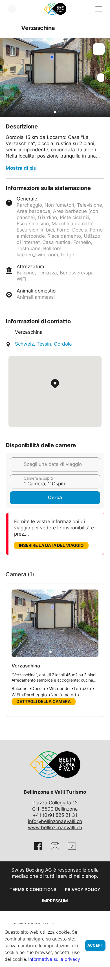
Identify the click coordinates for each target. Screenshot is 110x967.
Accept (95, 945)
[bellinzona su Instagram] (55, 846)
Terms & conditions (33, 889)
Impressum (55, 900)
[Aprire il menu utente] (12, 9)
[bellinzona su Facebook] (38, 846)
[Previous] (11, 28)
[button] (55, 112)
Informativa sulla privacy (54, 959)
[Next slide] (104, 77)
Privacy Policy (82, 889)
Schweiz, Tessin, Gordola (43, 344)
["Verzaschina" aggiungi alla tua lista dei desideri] (98, 49)
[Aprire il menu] (98, 9)
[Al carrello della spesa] (87, 9)
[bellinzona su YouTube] (72, 846)
